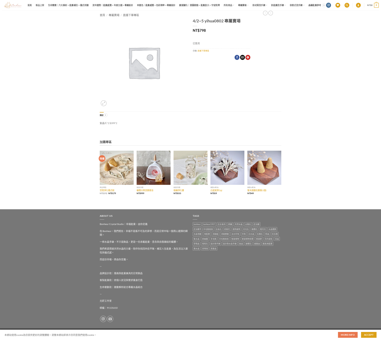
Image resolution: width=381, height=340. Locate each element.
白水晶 (251, 234)
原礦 (230, 224)
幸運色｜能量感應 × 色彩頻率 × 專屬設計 (156, 5)
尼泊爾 (256, 224)
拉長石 (218, 229)
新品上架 (40, 5)
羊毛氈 (213, 239)
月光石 (246, 229)
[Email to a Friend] (242, 57)
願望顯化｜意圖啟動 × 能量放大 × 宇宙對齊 (199, 5)
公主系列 (221, 224)
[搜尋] (347, 5)
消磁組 (215, 234)
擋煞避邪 (236, 229)
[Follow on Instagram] (328, 5)
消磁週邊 (225, 234)
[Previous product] (270, 13)
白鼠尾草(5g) (216, 190)
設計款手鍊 (215, 243)
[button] (358, 5)
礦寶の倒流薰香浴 (145, 190)
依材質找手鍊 (258, 5)
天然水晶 (238, 224)
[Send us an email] (110, 319)
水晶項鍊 (197, 234)
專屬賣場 (242, 5)
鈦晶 (241, 243)
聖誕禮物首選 (247, 239)
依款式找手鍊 (296, 5)
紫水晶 (196, 239)
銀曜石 (249, 243)
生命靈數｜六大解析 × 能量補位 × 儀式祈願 (68, 5)
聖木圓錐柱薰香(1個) (256, 190)
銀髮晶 (257, 243)
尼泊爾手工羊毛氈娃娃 (203, 229)
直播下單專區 (131, 15)
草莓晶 (196, 243)
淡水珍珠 (235, 234)
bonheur (197, 224)
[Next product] (265, 13)
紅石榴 (275, 234)
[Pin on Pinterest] (247, 57)
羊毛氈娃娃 (224, 239)
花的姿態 (268, 239)
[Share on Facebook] (237, 57)
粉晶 (267, 234)
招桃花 (227, 229)
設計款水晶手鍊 (229, 243)
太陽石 (248, 224)
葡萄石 (205, 243)
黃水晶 (196, 248)
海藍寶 (207, 234)
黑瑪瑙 (205, 248)
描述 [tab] (102, 115)
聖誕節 (259, 239)
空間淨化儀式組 (107, 190)
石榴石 (260, 234)
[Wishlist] (337, 5)
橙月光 (263, 229)
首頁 (30, 5)
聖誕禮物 (235, 239)
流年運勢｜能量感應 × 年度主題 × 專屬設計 (112, 5)
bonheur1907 (209, 224)
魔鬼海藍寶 (267, 243)
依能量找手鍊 (277, 5)
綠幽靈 (205, 239)
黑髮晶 (213, 248)
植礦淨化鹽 (179, 190)
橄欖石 (254, 229)
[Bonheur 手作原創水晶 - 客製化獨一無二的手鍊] (12, 5)
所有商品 (228, 5)
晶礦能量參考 (314, 5)
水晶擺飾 (272, 229)
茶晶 (277, 239)
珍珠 (244, 234)
